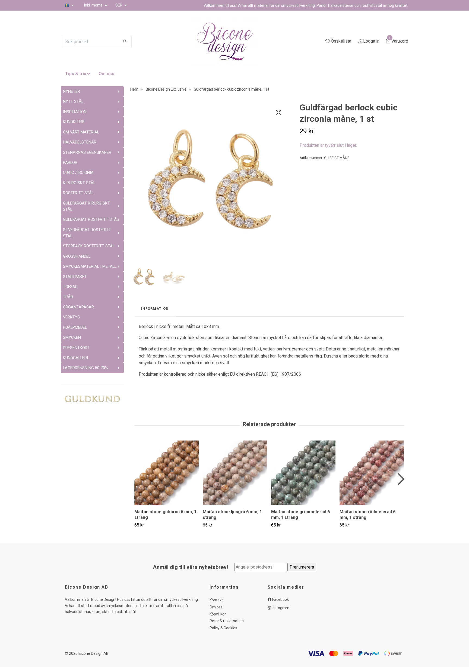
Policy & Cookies (223, 628)
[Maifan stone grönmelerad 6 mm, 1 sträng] (303, 473)
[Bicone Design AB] (231, 41)
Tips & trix (75, 73)
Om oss (106, 73)
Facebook (280, 599)
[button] (400, 479)
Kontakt (216, 600)
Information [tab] (155, 309)
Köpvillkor (218, 614)
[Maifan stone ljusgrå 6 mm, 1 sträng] (235, 473)
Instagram (280, 608)
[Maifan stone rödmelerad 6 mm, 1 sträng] (372, 473)
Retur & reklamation (227, 621)
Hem (134, 89)
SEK (119, 5)
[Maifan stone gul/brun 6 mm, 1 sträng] (166, 473)
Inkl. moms (93, 5)
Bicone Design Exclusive (166, 89)
